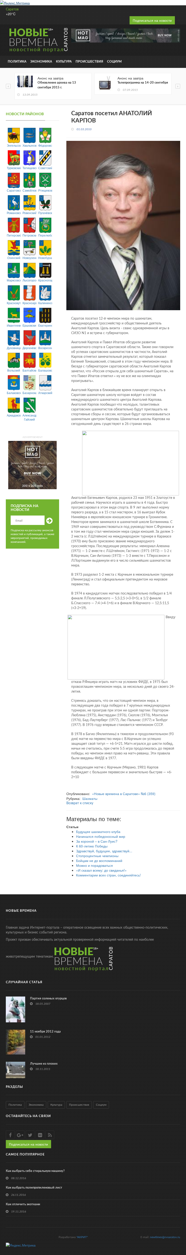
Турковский (14, 168)
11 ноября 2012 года (45, 1031)
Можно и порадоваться (94, 865)
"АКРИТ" (82, 1237)
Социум (114, 61)
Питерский (14, 235)
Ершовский (29, 325)
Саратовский (14, 190)
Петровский (29, 235)
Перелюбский (45, 235)
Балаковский (14, 393)
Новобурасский (45, 258)
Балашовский (45, 370)
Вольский (13, 370)
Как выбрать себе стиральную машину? (35, 1171)
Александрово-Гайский (29, 417)
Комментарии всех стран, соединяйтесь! (108, 875)
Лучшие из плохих (44, 1063)
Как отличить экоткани (23, 1204)
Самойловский (29, 190)
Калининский (45, 303)
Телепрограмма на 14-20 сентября (142, 82)
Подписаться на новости (152, 20)
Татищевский (29, 168)
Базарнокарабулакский (29, 393)
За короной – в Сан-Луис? (96, 841)
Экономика (41, 61)
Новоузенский (29, 258)
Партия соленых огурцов (48, 998)
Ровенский (29, 213)
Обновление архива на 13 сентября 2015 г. (57, 85)
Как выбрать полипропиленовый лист (34, 1187)
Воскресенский (45, 348)
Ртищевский (45, 190)
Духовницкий (14, 348)
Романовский (14, 213)
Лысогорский (29, 280)
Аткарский (45, 393)
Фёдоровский (45, 145)
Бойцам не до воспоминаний (99, 860)
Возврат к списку (79, 803)
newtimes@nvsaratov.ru (165, 1237)
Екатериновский (45, 325)
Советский (45, 168)
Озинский (13, 258)
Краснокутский (14, 303)
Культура (64, 61)
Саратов (12, 9)
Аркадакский (14, 415)
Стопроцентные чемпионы (97, 855)
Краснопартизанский (45, 280)
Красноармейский (29, 303)
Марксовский (14, 280)
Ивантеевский (14, 325)
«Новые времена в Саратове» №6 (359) (123, 793)
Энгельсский (14, 145)
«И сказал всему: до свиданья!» (101, 870)
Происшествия (89, 61)
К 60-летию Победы (92, 846)
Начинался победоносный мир (100, 836)
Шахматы (89, 798)
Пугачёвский (45, 213)
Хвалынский (29, 145)
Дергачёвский (29, 348)
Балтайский (29, 370)
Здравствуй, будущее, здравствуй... (104, 850)
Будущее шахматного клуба (98, 831)
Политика (17, 61)
